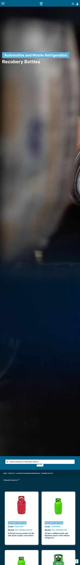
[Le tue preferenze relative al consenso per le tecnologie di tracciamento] (76, 561)
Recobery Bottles (17, 523)
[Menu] (3, 3)
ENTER (39, 464)
